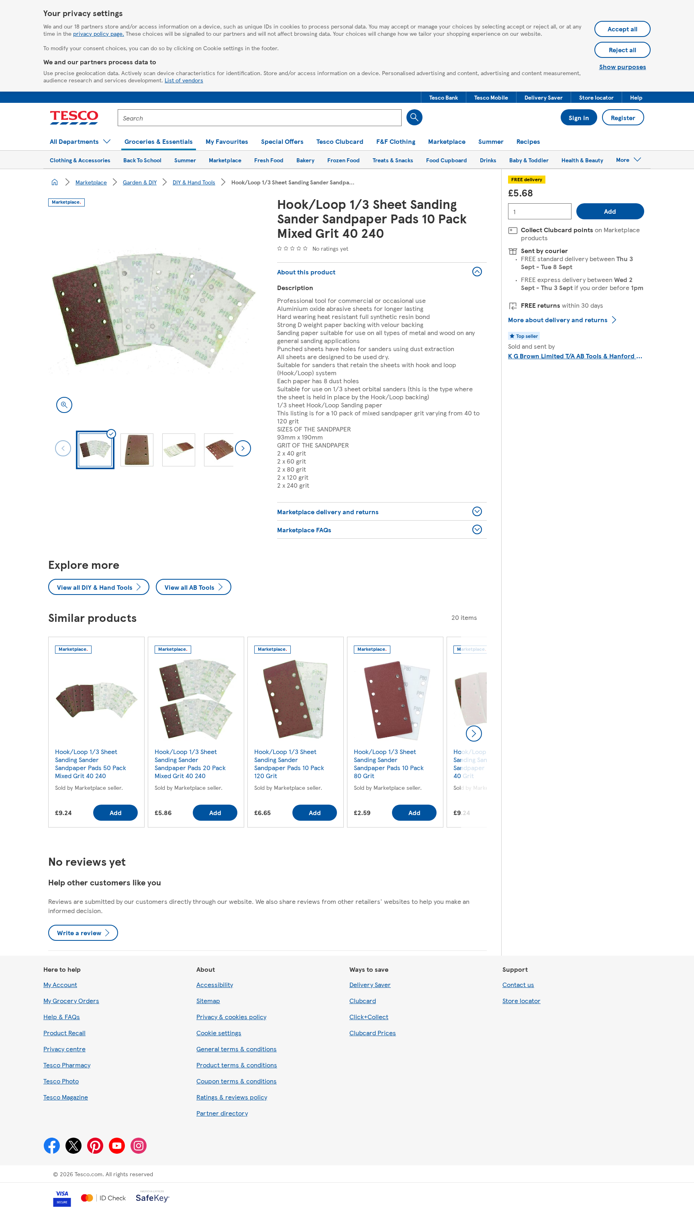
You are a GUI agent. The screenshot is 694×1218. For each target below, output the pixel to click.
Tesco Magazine (65, 1097)
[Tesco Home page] (74, 117)
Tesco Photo (61, 1080)
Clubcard (362, 1000)
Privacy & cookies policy (231, 1016)
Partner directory (222, 1113)
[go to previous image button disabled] (63, 448)
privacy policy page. (98, 33)
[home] (54, 182)
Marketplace (91, 182)
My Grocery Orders (71, 1000)
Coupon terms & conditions (236, 1080)
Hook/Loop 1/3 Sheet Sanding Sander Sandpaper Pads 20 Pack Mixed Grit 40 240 (190, 763)
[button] (443, 97)
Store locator (521, 1000)
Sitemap (208, 1000)
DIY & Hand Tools (194, 182)
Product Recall (64, 1032)
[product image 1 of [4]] (153, 316)
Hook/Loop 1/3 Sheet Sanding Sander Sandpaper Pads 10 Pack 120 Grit (289, 763)
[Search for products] (414, 117)
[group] (96, 734)
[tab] (95, 450)
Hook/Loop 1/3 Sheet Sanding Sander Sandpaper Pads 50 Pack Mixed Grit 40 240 (90, 763)
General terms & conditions (236, 1048)
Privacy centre (64, 1048)
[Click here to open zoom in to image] (64, 405)
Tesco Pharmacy (66, 1064)
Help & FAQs (61, 1016)
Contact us (518, 984)
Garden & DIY (140, 182)
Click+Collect (368, 1016)
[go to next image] (243, 448)
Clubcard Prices (372, 1032)
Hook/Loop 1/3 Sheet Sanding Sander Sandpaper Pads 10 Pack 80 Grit (389, 763)
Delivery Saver (370, 984)
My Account (60, 984)
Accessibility (214, 984)
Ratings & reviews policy (231, 1097)
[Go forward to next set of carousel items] (474, 733)
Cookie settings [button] (218, 1032)
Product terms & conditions (236, 1064)
